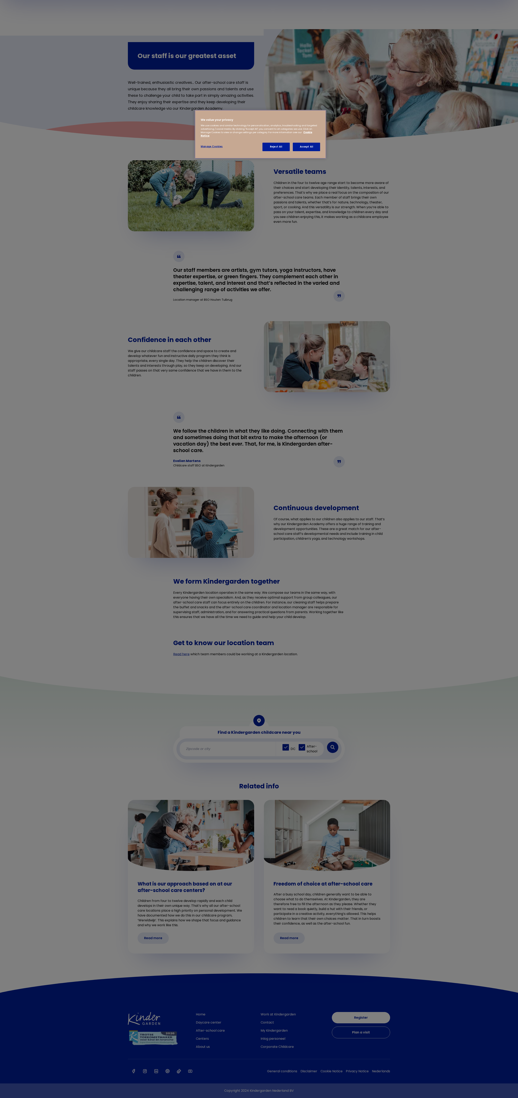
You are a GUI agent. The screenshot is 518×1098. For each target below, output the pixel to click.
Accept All (306, 146)
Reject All (276, 146)
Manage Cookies (212, 146)
